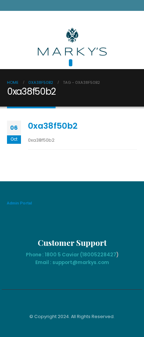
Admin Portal (19, 203)
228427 (106, 254)
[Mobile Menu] (70, 62)
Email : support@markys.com (72, 262)
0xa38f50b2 (53, 126)
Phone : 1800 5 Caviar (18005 (61, 254)
